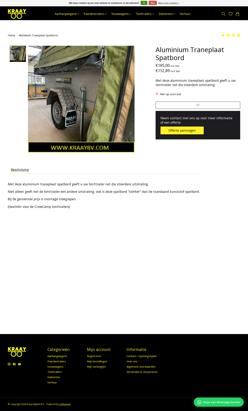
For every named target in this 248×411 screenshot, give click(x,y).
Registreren (94, 356)
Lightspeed (65, 404)
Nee (153, 3)
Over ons (132, 361)
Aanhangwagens (57, 356)
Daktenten (53, 377)
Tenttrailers (54, 372)
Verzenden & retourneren (142, 372)
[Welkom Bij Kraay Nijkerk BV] (17, 14)
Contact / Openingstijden (142, 356)
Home (11, 35)
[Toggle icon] (223, 14)
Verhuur (185, 14)
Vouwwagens (55, 366)
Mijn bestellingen (97, 361)
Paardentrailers (56, 361)
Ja (144, 3)
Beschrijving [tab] (20, 169)
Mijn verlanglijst (96, 366)
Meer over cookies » (168, 3)
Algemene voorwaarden (141, 366)
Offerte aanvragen (182, 130)
